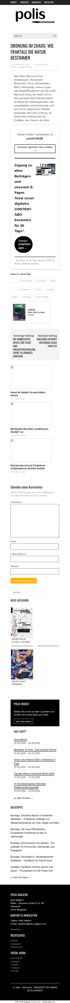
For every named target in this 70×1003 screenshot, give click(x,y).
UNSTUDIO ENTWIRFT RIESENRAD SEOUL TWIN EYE (47, 342)
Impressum (16, 943)
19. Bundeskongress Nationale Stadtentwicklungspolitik (30, 785)
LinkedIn (15, 964)
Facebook (15, 967)
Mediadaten (36, 2)
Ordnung (27, 296)
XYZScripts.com (48, 1001)
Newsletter (49, 2)
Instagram (15, 961)
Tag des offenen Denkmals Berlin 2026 (34, 773)
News (53, 280)
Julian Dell (41, 65)
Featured (41, 280)
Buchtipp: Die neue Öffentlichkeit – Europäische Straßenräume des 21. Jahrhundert (29, 832)
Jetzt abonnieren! (23, 721)
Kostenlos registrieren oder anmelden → (35, 148)
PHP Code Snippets (23, 1001)
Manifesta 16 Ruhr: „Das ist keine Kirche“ (35, 749)
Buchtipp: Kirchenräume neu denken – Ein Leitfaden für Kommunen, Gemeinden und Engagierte (33, 846)
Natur (14, 296)
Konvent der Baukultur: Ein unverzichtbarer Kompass (28, 393)
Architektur (25, 289)
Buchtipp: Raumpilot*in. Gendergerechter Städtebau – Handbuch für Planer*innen (32, 858)
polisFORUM (17, 958)
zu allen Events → (23, 798)
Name (14, 541)
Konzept (14, 2)
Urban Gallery (42, 296)
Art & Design (26, 280)
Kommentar (17, 502)
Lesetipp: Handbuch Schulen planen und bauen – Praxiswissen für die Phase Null (32, 868)
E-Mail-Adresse (19, 553)
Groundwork (20, 739)
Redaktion (24, 2)
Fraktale (50, 289)
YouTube (15, 970)
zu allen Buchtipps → (21, 877)
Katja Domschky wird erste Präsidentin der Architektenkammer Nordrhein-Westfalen (28, 467)
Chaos (38, 289)
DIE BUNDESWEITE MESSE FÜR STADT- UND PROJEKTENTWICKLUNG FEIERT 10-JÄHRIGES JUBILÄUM (24, 347)
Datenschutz (16, 946)
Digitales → (24, 244)
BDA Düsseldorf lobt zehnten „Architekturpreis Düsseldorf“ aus (29, 430)
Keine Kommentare (21, 67)
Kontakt (14, 940)
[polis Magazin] (35, 21)
